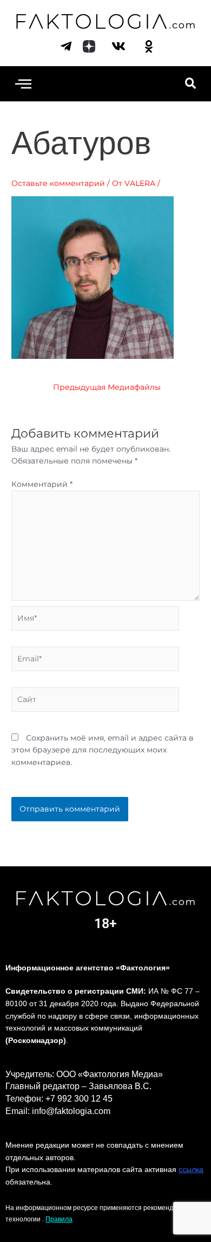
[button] (23, 84)
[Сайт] (95, 701)
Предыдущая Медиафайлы (107, 387)
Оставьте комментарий (58, 183)
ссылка (191, 1169)
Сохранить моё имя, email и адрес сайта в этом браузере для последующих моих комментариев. (102, 750)
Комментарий (41, 484)
